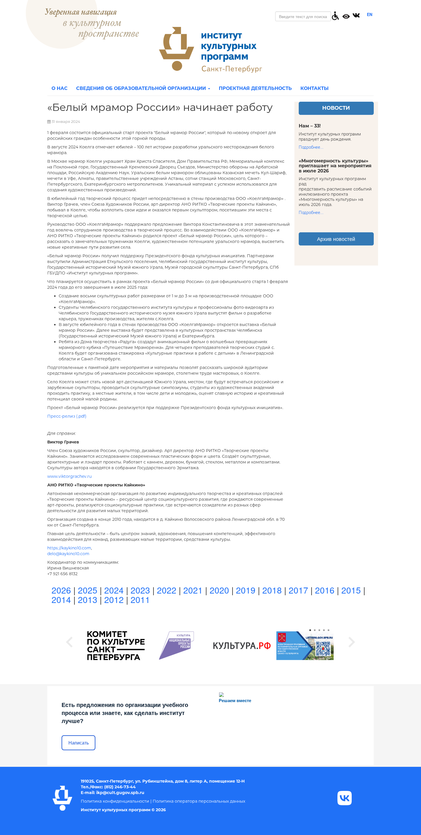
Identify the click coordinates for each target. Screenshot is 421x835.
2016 (325, 590)
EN (369, 14)
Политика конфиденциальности (115, 801)
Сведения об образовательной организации (141, 88)
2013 (87, 599)
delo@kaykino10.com (68, 553)
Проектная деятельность (255, 88)
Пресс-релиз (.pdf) (66, 416)
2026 (61, 590)
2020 (219, 590)
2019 (245, 590)
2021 (193, 590)
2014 (61, 599)
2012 (114, 599)
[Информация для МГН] (335, 15)
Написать (78, 742)
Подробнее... (311, 147)
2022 (166, 590)
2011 (140, 599)
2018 (272, 590)
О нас (60, 88)
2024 (114, 590)
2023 (140, 590)
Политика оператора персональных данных (199, 801)
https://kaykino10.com (69, 548)
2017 (298, 590)
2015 (351, 590)
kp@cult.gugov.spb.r (119, 792)
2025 (87, 590)
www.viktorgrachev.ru (69, 476)
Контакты (314, 88)
